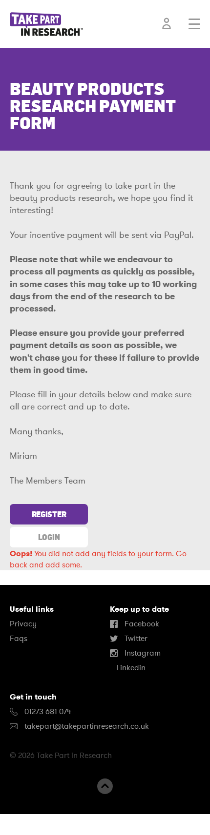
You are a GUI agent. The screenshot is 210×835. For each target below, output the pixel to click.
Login (49, 537)
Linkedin (130, 667)
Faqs (18, 638)
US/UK (39, 824)
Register (49, 514)
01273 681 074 (46, 711)
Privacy (23, 624)
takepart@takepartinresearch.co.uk (86, 726)
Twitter (135, 638)
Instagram (142, 653)
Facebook (141, 624)
